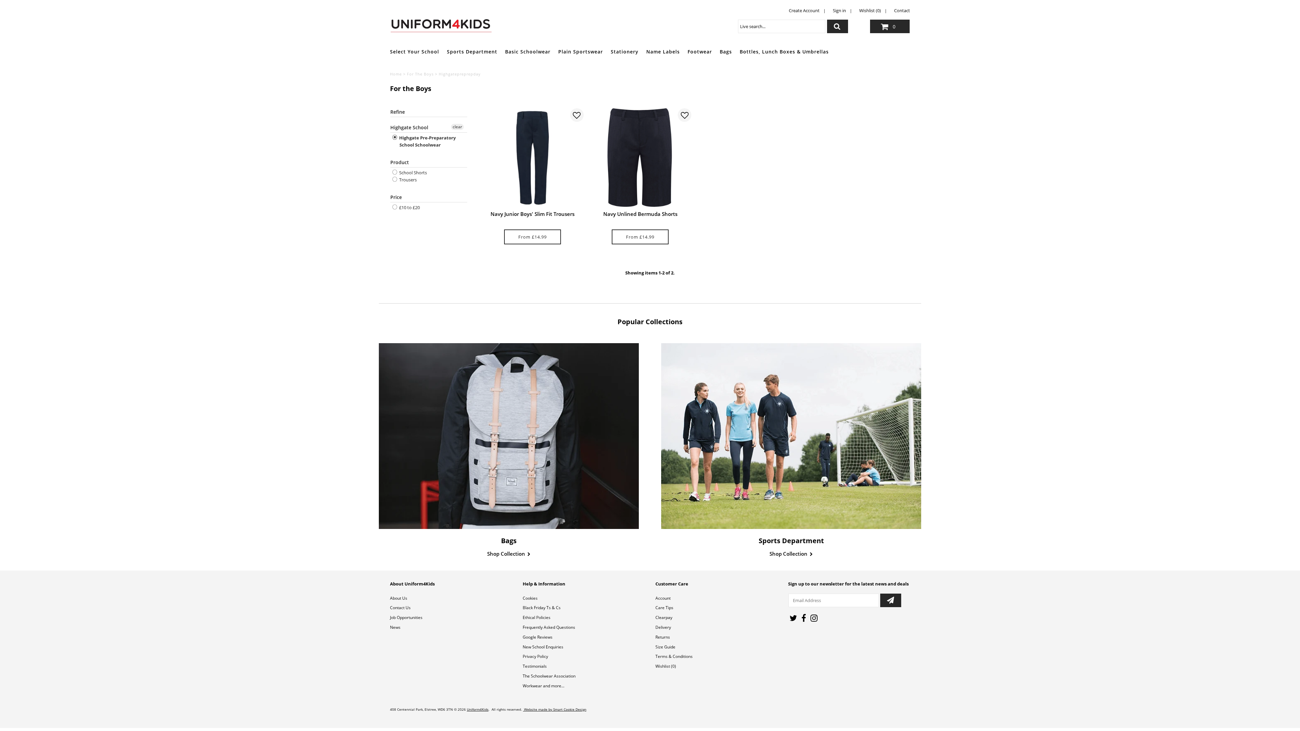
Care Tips (664, 608)
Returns (662, 637)
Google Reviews (537, 637)
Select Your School (414, 51)
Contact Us (400, 608)
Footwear (700, 51)
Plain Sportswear (580, 51)
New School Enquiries (543, 647)
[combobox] (781, 26)
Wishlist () (665, 666)
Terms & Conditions (674, 656)
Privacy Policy (535, 656)
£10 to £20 (409, 207)
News (395, 627)
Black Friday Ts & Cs (542, 608)
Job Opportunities (406, 617)
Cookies (530, 598)
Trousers (407, 180)
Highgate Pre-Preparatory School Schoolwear (427, 141)
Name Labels (663, 51)
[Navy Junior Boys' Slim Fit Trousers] (532, 157)
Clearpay (663, 617)
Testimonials (535, 666)
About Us (398, 598)
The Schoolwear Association (549, 676)
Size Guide (665, 647)
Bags (726, 51)
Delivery (663, 627)
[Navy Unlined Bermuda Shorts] (640, 157)
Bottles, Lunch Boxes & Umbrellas (784, 51)
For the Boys (420, 73)
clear (457, 127)
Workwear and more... (543, 686)
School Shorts (412, 173)
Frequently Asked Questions (549, 627)
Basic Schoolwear (527, 51)
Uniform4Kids (478, 709)
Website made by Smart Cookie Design (554, 709)
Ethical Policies (536, 617)
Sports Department (472, 51)
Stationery (624, 51)
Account (663, 598)
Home (396, 73)
